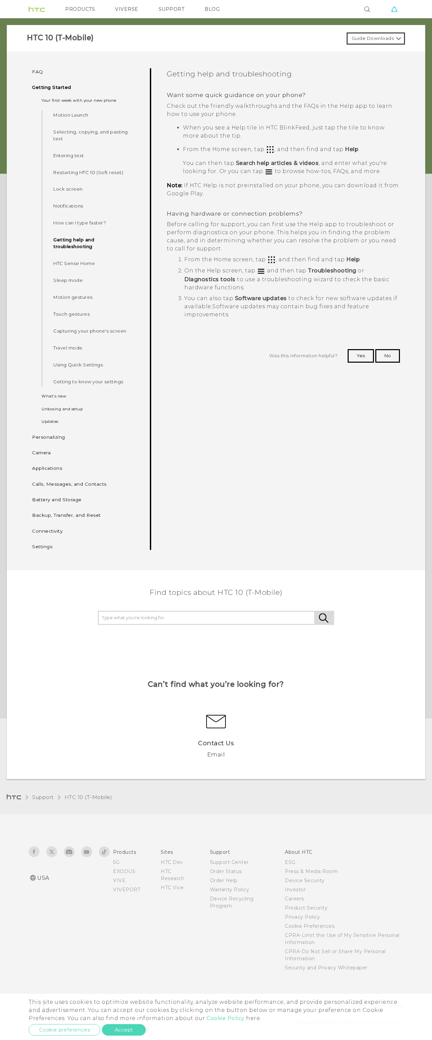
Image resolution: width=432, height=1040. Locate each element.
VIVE (119, 880)
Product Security (306, 908)
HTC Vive (172, 888)
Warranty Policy (229, 890)
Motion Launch (70, 115)
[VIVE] (394, 9)
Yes (361, 355)
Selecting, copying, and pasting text (90, 135)
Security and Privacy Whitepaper (326, 968)
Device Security (305, 880)
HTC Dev (172, 862)
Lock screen (68, 189)
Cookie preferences (64, 1030)
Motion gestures (73, 297)
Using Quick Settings (78, 364)
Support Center (229, 862)
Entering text (68, 155)
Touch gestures (71, 314)
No (387, 355)
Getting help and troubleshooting (73, 243)
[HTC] (37, 9)
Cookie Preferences (309, 926)
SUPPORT (172, 9)
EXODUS (124, 871)
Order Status (226, 871)
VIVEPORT (126, 890)
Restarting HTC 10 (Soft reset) (88, 172)
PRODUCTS (80, 9)
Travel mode (68, 347)
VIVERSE (126, 9)
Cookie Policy (226, 1018)
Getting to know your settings (88, 381)
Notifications (68, 206)
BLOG (212, 9)
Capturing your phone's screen (90, 331)
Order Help (224, 880)
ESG (290, 862)
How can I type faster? (79, 222)
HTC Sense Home (74, 263)
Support (43, 797)
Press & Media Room (311, 871)
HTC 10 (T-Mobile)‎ (88, 797)
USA (43, 878)
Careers (294, 899)
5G (116, 862)
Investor (295, 890)
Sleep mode (68, 280)
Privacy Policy (302, 917)
